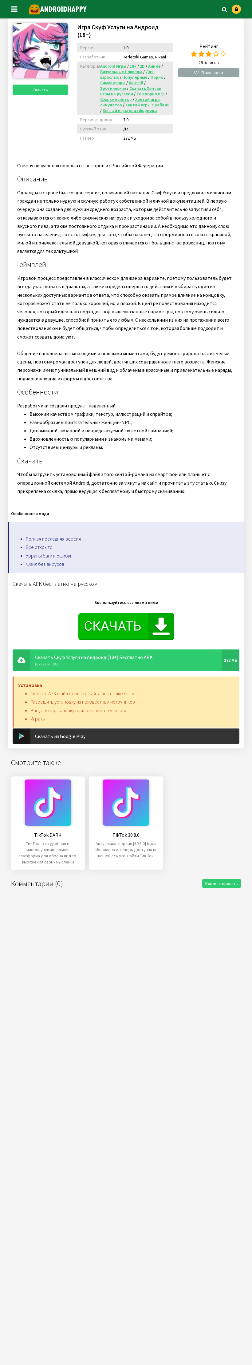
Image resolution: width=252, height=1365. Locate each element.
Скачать (40, 90)
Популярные (134, 77)
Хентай (136, 82)
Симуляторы (112, 82)
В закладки (212, 72)
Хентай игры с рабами (147, 105)
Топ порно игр (150, 94)
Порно (157, 77)
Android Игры (113, 66)
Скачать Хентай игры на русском (130, 91)
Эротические (113, 88)
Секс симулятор (116, 99)
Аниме (154, 66)
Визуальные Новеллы (121, 71)
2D (142, 66)
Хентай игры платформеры (130, 110)
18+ (133, 66)
